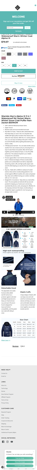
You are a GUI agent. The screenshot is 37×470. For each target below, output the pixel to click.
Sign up (27, 28)
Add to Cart (18, 71)
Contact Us (4, 373)
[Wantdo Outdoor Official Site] (18, 7)
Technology (4, 388)
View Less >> (5, 340)
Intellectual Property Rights (8, 432)
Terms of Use (4, 400)
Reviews (15, 346)
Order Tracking (5, 418)
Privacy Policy (5, 403)
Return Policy (32, 86)
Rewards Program (6, 412)
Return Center (5, 429)
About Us (3, 385)
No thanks (18, 31)
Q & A (23, 346)
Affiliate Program (5, 397)
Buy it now (18, 83)
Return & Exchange (6, 427)
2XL (25, 65)
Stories (3, 391)
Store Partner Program (7, 394)
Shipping (3, 424)
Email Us (3, 376)
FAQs (2, 415)
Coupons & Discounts (7, 421)
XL (19, 65)
